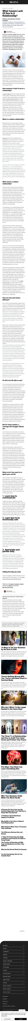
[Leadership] (23, 871)
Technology (6, 887)
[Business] (23, 865)
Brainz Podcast (7, 908)
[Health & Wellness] (23, 880)
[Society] (23, 890)
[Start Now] (14, 653)
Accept (20, 1019)
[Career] (23, 868)
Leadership (6, 871)
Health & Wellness (7, 881)
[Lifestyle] (23, 877)
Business (5, 865)
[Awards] (23, 902)
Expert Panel (6, 899)
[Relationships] (23, 884)
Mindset (5, 874)
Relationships (6, 884)
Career (4, 868)
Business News (6, 896)
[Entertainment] (23, 893)
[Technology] (23, 887)
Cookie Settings (7, 1019)
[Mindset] (23, 874)
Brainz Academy (7, 905)
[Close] (26, 1013)
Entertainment (6, 893)
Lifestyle (5, 877)
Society (5, 890)
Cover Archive (6, 912)
